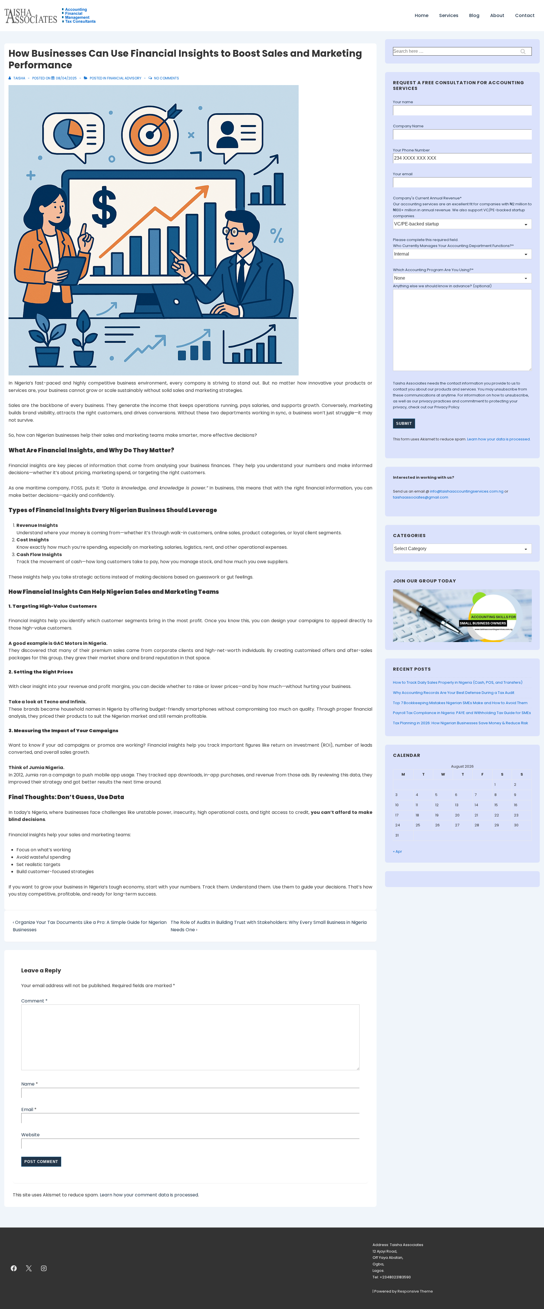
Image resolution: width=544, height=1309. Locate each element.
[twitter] (29, 1268)
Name (28, 1084)
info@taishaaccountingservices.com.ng (467, 491)
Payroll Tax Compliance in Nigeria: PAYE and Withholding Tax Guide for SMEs (462, 712)
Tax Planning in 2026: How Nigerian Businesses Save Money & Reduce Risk (460, 723)
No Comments (166, 78)
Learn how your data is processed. (499, 439)
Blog (474, 15)
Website (30, 1134)
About (497, 15)
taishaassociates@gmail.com (420, 497)
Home (421, 15)
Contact (525, 15)
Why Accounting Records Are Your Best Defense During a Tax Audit (453, 692)
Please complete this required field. (425, 239)
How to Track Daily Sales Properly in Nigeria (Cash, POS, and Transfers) (457, 682)
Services (448, 15)
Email (27, 1109)
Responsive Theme (415, 1291)
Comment (34, 1001)
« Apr (397, 851)
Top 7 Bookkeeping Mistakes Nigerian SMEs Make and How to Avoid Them (460, 703)
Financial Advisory (124, 78)
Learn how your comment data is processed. (149, 1195)
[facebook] (13, 1268)
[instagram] (44, 1268)
